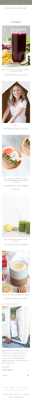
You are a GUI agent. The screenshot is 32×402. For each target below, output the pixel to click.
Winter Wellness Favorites (16, 298)
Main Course (23, 180)
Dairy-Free (10, 69)
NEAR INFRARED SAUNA (16, 128)
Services (8, 390)
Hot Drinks (25, 294)
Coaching (24, 387)
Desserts (19, 178)
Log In (18, 387)
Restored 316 (19, 397)
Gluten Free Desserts (11, 180)
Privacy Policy (22, 390)
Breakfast (11, 178)
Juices (20, 71)
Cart (14, 390)
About (6, 387)
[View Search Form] (16, 14)
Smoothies (16, 182)
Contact (12, 387)
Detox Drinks (19, 69)
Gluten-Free (13, 71)
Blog (4, 69)
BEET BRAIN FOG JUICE (16, 74)
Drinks (26, 69)
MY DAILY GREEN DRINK (16, 244)
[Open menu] (16, 2)
